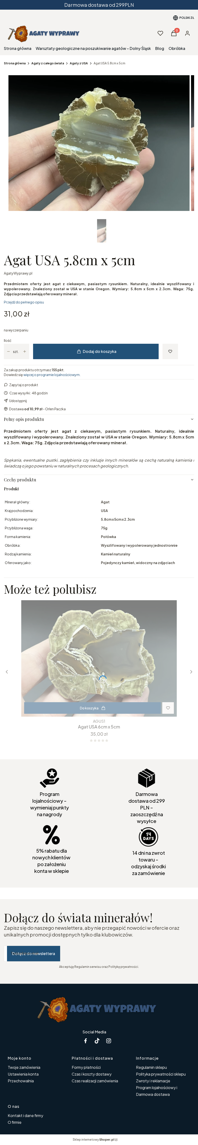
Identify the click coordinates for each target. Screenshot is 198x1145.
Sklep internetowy (93, 1139)
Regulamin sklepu (151, 1067)
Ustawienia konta (23, 1074)
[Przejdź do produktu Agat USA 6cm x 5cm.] (99, 658)
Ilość (7, 340)
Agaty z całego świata (47, 63)
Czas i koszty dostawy (92, 1074)
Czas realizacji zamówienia (95, 1080)
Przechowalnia (21, 1080)
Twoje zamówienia (24, 1067)
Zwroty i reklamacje (153, 1080)
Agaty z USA (79, 63)
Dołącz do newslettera (33, 953)
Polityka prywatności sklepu (161, 1074)
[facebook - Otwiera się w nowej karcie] (85, 1041)
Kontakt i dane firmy (25, 1115)
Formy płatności (86, 1067)
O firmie (14, 1122)
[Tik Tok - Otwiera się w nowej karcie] (97, 1041)
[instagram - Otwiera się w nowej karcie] (109, 1041)
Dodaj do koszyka (99, 351)
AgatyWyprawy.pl (18, 273)
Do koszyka (89, 708)
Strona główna (15, 63)
